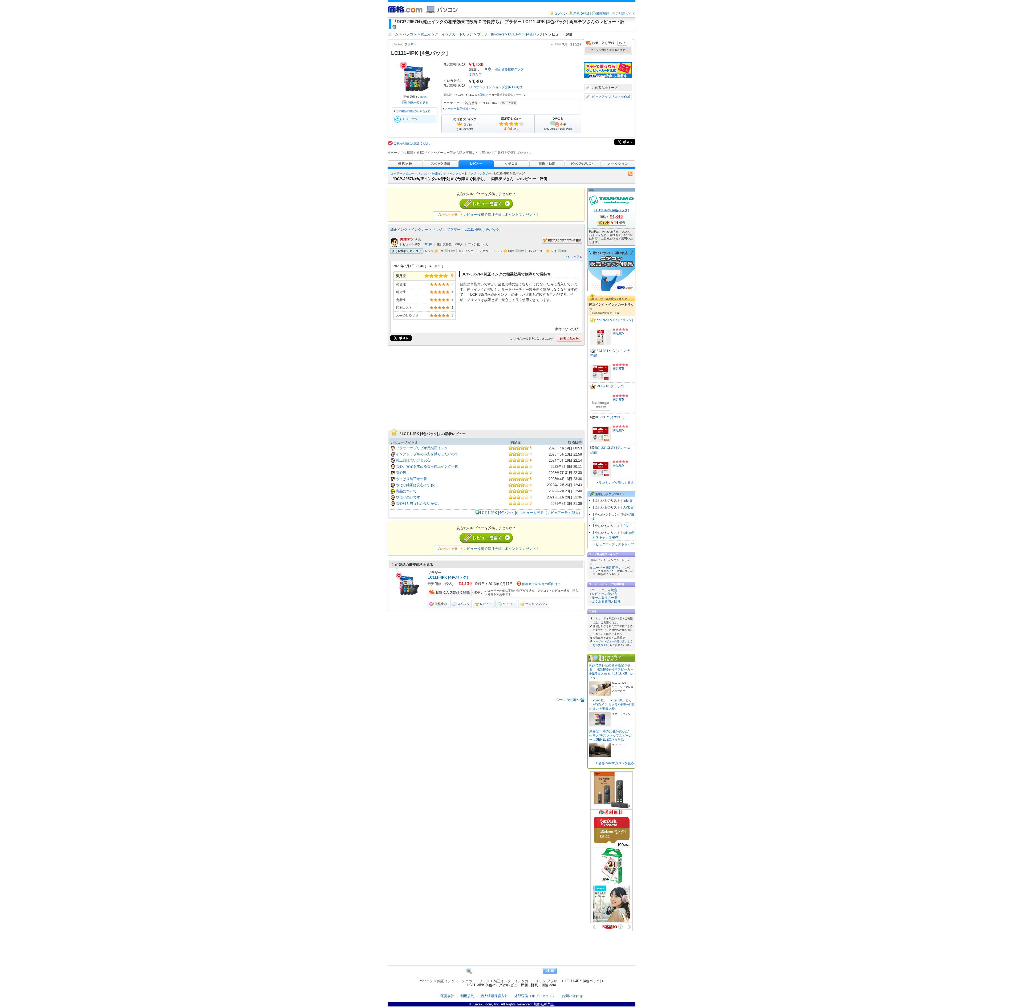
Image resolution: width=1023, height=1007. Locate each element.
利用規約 (467, 996)
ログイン (560, 13)
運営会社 (447, 996)
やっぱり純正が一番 (411, 479)
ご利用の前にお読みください (412, 143)
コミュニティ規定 (604, 590)
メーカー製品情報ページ (461, 108)
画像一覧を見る (418, 102)
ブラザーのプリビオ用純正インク (422, 448)
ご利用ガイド (625, 13)
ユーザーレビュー (402, 173)
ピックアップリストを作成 (611, 97)
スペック (463, 604)
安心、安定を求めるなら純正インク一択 (427, 466)
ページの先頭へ (567, 700)
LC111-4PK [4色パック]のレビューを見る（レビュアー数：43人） (531, 513)
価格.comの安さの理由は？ (541, 584)
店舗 (480, 94)
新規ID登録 (581, 13)
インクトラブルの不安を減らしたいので (427, 454)
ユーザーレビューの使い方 (609, 641)
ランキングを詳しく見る (616, 483)
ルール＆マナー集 (604, 597)
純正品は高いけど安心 (413, 460)
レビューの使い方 (604, 594)
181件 (427, 244)
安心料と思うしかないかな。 (418, 503)
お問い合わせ (572, 996)
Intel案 (628, 500)
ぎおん (473, 74)
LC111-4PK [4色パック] (483, 230)
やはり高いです (408, 497)
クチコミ (508, 604)
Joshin (422, 96)
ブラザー (410, 44)
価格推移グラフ (512, 69)
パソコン (423, 173)
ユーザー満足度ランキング (612, 568)
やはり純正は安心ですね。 (416, 485)
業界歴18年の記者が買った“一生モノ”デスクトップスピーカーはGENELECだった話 (610, 735)
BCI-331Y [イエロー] (609, 417)
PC (625, 526)
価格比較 (441, 604)
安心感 (401, 472)
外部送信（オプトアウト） (535, 996)
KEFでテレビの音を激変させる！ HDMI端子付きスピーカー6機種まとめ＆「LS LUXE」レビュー (611, 672)
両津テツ (407, 239)
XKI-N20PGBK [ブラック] (614, 320)
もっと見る (574, 256)
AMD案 (628, 507)
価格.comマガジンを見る (616, 763)
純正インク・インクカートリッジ (454, 173)
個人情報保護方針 (494, 996)
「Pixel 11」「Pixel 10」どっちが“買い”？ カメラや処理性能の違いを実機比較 (611, 704)
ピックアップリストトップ (615, 544)
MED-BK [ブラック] (610, 386)
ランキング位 (536, 604)
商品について (406, 491)
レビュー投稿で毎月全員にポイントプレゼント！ (501, 215)
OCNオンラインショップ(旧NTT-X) (494, 87)
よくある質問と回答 (606, 601)
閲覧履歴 (602, 13)
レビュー (486, 604)
